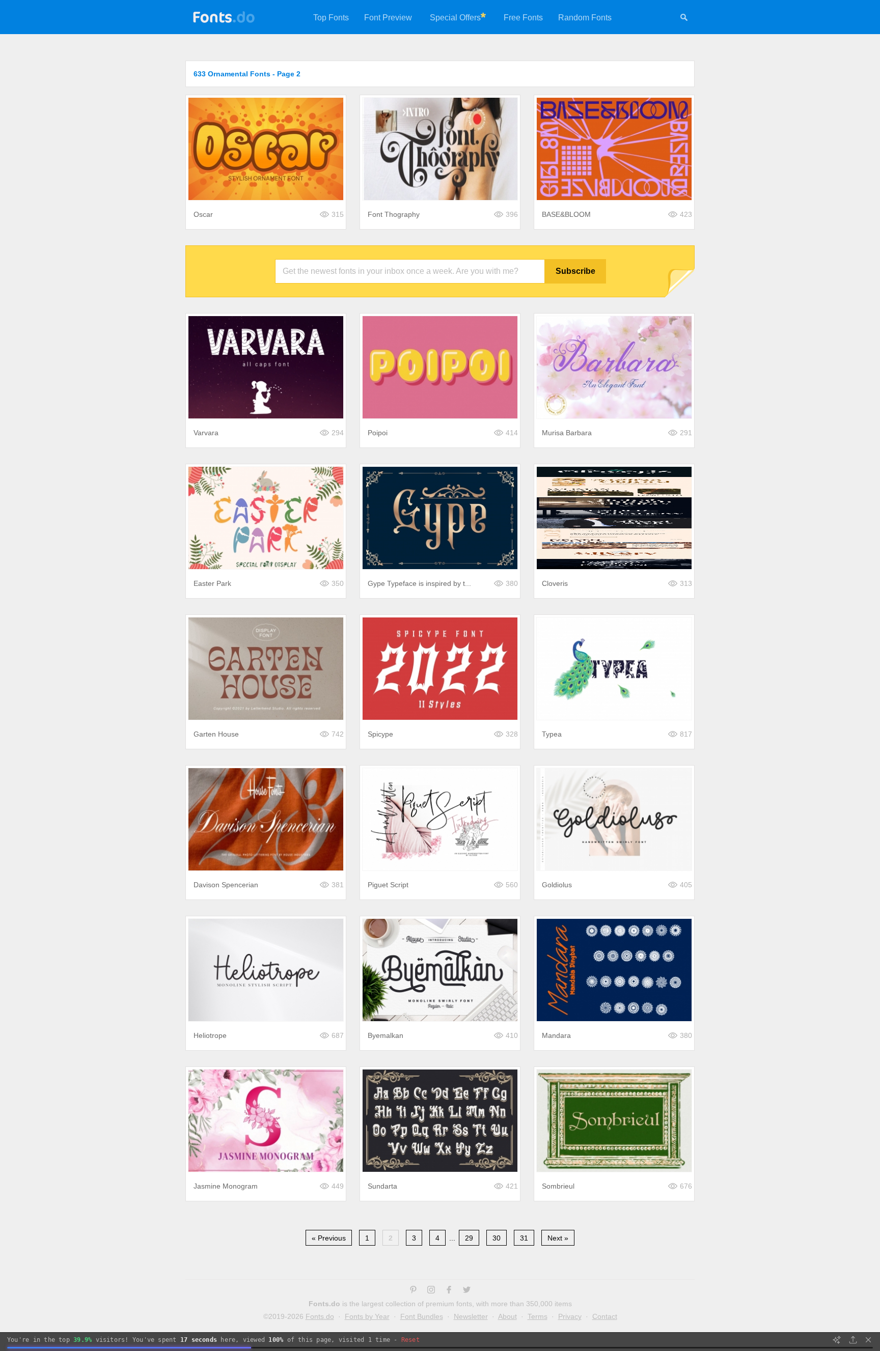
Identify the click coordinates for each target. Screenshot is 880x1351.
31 (524, 1238)
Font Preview (388, 17)
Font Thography (394, 214)
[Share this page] (853, 1339)
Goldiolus (557, 885)
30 (496, 1238)
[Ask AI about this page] (836, 1339)
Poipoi (378, 433)
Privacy (570, 1316)
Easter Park (212, 583)
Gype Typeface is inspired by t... (419, 583)
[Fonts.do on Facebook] (449, 1291)
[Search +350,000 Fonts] (684, 19)
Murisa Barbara (567, 433)
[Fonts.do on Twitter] (467, 1291)
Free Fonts (523, 17)
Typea (552, 734)
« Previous (329, 1238)
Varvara (206, 433)
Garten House (216, 734)
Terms (537, 1316)
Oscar (203, 214)
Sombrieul (558, 1186)
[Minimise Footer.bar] (868, 1339)
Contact (604, 1316)
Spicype (380, 734)
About (507, 1316)
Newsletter (471, 1316)
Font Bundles (421, 1316)
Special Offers (455, 17)
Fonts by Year (367, 1316)
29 (469, 1238)
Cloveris (555, 583)
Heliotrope (210, 1035)
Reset (410, 1339)
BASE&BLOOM (566, 214)
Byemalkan (385, 1035)
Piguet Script (388, 885)
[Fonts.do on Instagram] (431, 1291)
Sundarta (382, 1186)
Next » (557, 1238)
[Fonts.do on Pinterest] (413, 1291)
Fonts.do (320, 1316)
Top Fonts (331, 17)
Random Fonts (585, 17)
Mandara (556, 1035)
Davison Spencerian (226, 885)
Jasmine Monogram (226, 1186)
